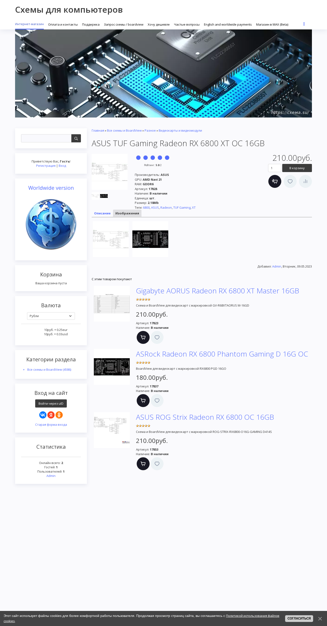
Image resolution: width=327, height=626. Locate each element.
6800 (146, 207)
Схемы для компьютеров (69, 9)
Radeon (166, 207)
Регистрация (46, 165)
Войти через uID (51, 403)
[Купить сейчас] (274, 181)
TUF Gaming (182, 207)
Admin (51, 476)
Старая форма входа (51, 424)
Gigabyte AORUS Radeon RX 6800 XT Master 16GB (217, 291)
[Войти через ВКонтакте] (42, 415)
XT (194, 207)
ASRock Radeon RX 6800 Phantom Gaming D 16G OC (222, 354)
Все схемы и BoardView (49, 369)
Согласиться (299, 618)
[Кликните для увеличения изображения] (110, 172)
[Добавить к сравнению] (305, 181)
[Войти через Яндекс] (51, 415)
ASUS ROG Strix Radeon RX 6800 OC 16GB (205, 417)
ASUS (155, 207)
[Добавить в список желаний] (290, 181)
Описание (102, 213)
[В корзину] (143, 337)
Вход (62, 165)
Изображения (127, 213)
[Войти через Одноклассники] (59, 415)
